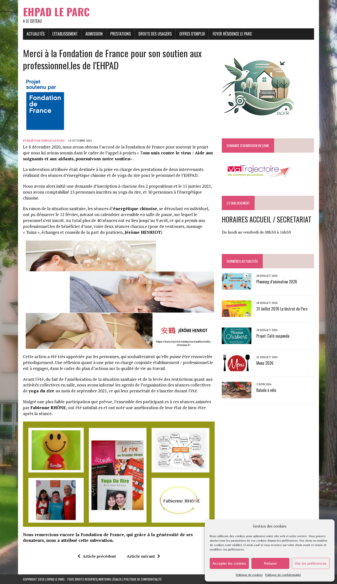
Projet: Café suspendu (272, 336)
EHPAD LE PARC (53, 140)
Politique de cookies (249, 575)
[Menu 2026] (236, 368)
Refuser (270, 563)
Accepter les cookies (229, 563)
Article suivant (141, 556)
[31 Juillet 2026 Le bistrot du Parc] (236, 313)
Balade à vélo (266, 390)
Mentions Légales (110, 579)
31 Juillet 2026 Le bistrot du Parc (282, 309)
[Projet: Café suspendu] (236, 341)
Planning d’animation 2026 (276, 282)
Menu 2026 (264, 363)
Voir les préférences (311, 563)
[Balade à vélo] (236, 395)
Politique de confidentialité (283, 575)
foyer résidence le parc (232, 34)
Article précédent (99, 556)
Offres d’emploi (192, 34)
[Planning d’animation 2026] (236, 286)
